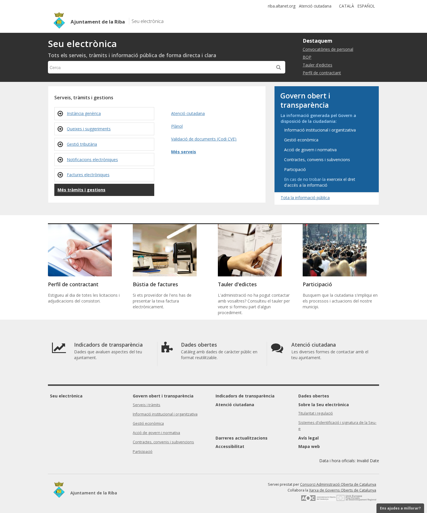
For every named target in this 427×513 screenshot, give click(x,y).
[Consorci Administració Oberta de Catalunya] (318, 499)
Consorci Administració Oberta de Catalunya (338, 484)
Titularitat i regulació (315, 413)
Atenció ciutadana (315, 6)
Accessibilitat (230, 446)
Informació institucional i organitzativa (165, 414)
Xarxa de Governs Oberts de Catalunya (342, 490)
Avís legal (308, 438)
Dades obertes (313, 396)
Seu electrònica (66, 396)
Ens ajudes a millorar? (400, 508)
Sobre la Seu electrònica (323, 404)
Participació (142, 451)
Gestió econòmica (148, 423)
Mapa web (309, 446)
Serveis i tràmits (146, 404)
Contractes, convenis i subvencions (163, 442)
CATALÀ (346, 6)
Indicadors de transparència (245, 396)
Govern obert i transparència (163, 396)
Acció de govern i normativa (156, 432)
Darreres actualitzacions (242, 438)
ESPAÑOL (366, 6)
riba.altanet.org (281, 6)
